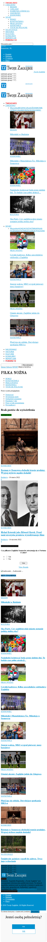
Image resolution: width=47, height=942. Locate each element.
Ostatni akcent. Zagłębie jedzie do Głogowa (21, 774)
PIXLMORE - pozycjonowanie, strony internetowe (23, 907)
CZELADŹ (14, 9)
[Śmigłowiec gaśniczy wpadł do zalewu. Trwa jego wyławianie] (13, 852)
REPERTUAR (10, 38)
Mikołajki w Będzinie (19, 134)
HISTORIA (9, 32)
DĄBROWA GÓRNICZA (20, 11)
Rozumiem (35, 912)
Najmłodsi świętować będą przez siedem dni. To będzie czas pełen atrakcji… (27, 191)
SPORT (8, 17)
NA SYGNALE (11, 30)
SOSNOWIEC (15, 15)
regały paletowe (37, 909)
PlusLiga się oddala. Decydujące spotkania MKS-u (24, 343)
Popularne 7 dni (11, 401)
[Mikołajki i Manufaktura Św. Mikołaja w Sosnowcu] (22, 154)
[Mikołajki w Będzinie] (22, 128)
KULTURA (9, 34)
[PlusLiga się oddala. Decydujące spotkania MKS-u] (22, 336)
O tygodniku (10, 899)
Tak (9, 557)
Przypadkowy (10, 405)
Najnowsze (9, 395)
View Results (23, 567)
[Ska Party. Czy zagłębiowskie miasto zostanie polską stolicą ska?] (22, 212)
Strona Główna (6, 367)
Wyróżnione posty (12, 397)
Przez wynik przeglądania (14, 403)
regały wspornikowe (22, 909)
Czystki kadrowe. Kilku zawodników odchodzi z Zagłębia (26, 256)
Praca (7, 60)
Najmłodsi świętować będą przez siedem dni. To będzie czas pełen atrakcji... (23, 659)
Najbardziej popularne (13, 399)
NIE (23, 931)
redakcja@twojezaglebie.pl (27, 889)
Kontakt (8, 54)
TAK (23, 927)
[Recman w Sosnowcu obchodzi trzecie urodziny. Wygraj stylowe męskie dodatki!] (19, 464)
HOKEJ (13, 19)
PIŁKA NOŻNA (16, 23)
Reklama (8, 56)
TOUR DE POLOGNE (18, 28)
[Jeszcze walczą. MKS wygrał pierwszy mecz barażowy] (22, 277)
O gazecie (9, 58)
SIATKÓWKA (15, 25)
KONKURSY (10, 36)
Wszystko (14, 108)
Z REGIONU (10, 5)
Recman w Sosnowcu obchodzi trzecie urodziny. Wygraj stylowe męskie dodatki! (23, 830)
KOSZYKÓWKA (17, 21)
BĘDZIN (13, 7)
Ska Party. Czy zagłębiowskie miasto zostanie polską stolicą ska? (26, 220)
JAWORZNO (15, 13)
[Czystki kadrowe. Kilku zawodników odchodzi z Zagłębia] (22, 248)
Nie (9, 559)
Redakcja (4, 477)
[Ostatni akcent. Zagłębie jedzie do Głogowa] (22, 307)
